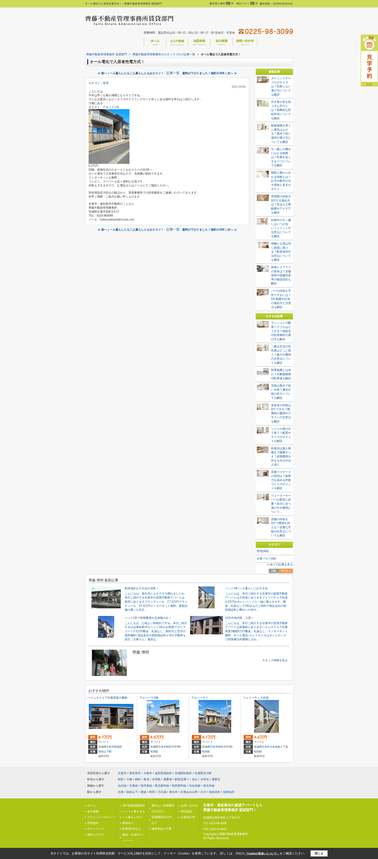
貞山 (195, 779)
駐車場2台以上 (131, 828)
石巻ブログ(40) (266, 558)
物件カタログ (95, 834)
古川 (203, 792)
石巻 (121, 792)
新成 (146, 779)
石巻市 (110, 746)
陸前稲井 (228, 792)
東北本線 (209, 785)
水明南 (156, 779)
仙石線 (122, 785)
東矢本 (173, 792)
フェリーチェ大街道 (256, 697)
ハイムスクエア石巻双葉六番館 (107, 697)
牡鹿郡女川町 (203, 773)
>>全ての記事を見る (280, 564)
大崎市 (148, 773)
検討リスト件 (247, 3)
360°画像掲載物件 (133, 805)
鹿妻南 (167, 779)
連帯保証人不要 (162, 828)
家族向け (128, 823)
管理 (105, 83)
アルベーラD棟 (148, 697)
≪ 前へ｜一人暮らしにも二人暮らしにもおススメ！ (131, 73)
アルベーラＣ (199, 697)
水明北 (204, 779)
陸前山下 (132, 792)
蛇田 (168, 746)
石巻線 (133, 785)
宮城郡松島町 (183, 773)
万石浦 (162, 792)
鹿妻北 (216, 779)
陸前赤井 (214, 792)
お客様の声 (188, 817)
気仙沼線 (194, 785)
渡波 (143, 792)
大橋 (129, 779)
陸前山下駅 (105, 751)
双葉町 (118, 746)
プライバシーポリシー (101, 817)
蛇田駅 (154, 751)
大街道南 (275, 746)
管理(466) (263, 551)
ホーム (91, 805)
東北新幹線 (162, 785)
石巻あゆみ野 (189, 792)
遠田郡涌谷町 (163, 773)
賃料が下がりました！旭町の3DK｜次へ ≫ (209, 73)
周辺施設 (186, 811)
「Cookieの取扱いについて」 (262, 853)
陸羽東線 (146, 785)
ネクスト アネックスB (104, 107)
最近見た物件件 (222, 3)
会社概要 (93, 811)
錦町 (138, 779)
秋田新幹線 (179, 785)
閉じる (319, 853)
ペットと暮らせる (133, 811)
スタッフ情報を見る (275, 660)
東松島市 (135, 773)
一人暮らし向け (132, 817)
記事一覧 (173, 73)
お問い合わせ (189, 805)
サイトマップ (95, 828)
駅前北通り (182, 779)
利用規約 (93, 823)
